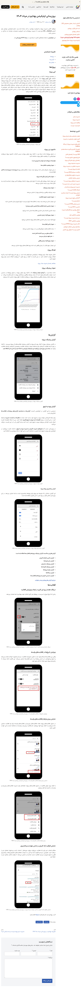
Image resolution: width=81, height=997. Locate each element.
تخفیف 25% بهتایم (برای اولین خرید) (70, 37)
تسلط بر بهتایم (76, 32)
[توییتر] (70, 102)
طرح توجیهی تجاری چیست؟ (72, 157)
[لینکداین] (75, 99)
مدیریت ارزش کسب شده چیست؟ (71, 184)
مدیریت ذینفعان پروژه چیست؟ (72, 181)
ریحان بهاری (48, 22)
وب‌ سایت (17, 951)
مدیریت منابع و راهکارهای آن (72, 175)
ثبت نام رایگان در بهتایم (74, 29)
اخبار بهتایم (32, 22)
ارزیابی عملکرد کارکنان (74, 178)
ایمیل (34, 951)
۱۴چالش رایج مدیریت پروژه (73, 198)
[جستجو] (23, 7)
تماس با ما (31, 7)
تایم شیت (77, 126)
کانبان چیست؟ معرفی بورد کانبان (71, 230)
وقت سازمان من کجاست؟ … (40, 2)
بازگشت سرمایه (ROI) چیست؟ (72, 172)
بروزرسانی (46, 922)
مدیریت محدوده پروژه (74, 163)
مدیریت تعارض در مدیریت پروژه (71, 166)
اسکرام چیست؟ (76, 201)
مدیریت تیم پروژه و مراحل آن (72, 187)
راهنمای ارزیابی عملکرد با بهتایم (72, 227)
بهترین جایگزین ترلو (75, 215)
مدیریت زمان (76, 117)
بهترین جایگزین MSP (74, 221)
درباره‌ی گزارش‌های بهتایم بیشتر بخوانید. (45, 580)
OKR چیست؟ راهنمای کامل (72, 154)
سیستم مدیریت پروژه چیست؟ (72, 218)
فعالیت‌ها (51, 63)
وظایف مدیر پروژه (75, 123)
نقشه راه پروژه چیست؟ (74, 169)
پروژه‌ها (52, 57)
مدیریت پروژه (76, 120)
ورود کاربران (5, 7)
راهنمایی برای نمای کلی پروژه (72, 160)
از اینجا (37, 915)
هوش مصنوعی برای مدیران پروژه (71, 136)
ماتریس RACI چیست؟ (74, 207)
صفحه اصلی (69, 7)
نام (51, 951)
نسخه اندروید (39, 922)
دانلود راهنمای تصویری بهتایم (72, 34)
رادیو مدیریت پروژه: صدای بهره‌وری (71, 40)
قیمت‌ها (46, 7)
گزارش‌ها (52, 60)
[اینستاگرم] (78, 99)
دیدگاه (50, 958)
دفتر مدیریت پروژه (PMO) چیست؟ (70, 224)
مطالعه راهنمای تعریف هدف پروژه (47, 263)
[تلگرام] (78, 105)
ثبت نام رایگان (15, 7)
